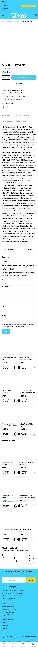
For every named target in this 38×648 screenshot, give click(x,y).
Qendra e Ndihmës (8, 612)
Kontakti (4, 628)
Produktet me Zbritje (28, 6)
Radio (23, 93)
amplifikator (21, 90)
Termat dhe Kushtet (8, 606)
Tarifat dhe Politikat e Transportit (12, 593)
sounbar (29, 93)
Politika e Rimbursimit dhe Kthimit (12, 596)
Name (4, 306)
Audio (15, 21)
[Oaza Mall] (19, 16)
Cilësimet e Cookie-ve (9, 609)
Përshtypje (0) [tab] (8, 121)
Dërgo (31, 580)
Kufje (11, 93)
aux (27, 90)
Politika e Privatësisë (8, 599)
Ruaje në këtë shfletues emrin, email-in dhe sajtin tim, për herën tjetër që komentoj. (19, 325)
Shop (3, 631)
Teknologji (9, 21)
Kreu (3, 21)
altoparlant (12, 90)
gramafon (5, 93)
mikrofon (17, 93)
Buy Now (19, 83)
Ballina (4, 623)
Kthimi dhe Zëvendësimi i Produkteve (13, 590)
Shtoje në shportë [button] (6, 367)
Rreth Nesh (5, 625)
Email (4, 315)
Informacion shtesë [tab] (20, 115)
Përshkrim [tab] (6, 115)
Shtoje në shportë (24, 77)
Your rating (5, 279)
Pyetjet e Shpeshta (8, 615)
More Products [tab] (22, 121)
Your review (6, 286)
